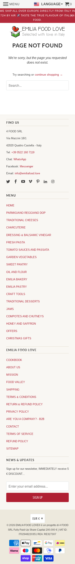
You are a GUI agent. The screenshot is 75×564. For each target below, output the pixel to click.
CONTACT (12, 426)
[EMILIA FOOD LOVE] (37, 32)
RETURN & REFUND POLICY (24, 404)
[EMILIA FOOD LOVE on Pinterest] (38, 182)
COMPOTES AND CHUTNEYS (25, 316)
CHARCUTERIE (16, 227)
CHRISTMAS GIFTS (18, 338)
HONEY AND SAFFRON (21, 323)
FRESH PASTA (15, 242)
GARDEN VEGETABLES (21, 257)
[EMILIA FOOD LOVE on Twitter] (8, 182)
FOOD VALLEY (15, 382)
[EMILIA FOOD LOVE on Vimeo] (31, 182)
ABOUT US (13, 367)
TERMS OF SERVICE (19, 433)
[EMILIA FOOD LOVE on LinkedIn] (46, 182)
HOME (10, 205)
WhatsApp (20, 159)
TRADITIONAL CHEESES (22, 220)
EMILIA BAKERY (16, 279)
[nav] (11, 4)
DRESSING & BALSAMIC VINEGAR (28, 235)
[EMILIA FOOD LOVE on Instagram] (53, 182)
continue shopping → (49, 74)
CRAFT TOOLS (15, 294)
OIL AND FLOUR (16, 272)
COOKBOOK (14, 360)
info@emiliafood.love (27, 173)
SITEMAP (12, 448)
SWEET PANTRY (17, 264)
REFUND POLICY (17, 441)
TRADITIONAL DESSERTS (23, 301)
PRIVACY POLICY (17, 411)
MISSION (12, 374)
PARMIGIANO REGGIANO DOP (26, 212)
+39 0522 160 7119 (22, 152)
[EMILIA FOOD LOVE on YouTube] (23, 182)
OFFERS (11, 331)
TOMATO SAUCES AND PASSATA (27, 249)
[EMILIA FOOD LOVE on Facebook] (16, 182)
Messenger (26, 166)
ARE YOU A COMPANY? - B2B (25, 419)
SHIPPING (12, 389)
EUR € (37, 518)
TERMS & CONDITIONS (21, 397)
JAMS (10, 309)
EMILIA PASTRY (16, 286)
